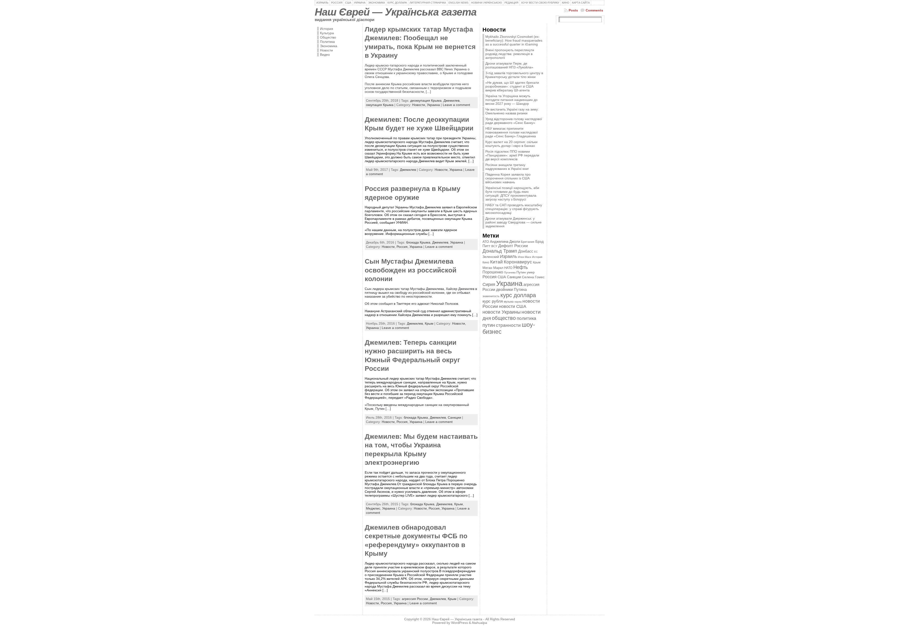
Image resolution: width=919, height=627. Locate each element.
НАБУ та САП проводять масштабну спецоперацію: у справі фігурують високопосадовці (513, 209)
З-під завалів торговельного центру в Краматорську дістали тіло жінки (514, 75)
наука (518, 301)
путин (488, 325)
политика (526, 318)
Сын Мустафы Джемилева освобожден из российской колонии (410, 270)
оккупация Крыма (379, 105)
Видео (325, 54)
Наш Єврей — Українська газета (395, 12)
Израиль (508, 256)
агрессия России (415, 599)
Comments (594, 10)
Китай (496, 261)
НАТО (508, 268)
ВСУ (494, 246)
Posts (573, 10)
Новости (326, 50)
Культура (327, 33)
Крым (429, 323)
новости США (512, 306)
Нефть (520, 267)
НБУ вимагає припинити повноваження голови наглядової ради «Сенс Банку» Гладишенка (511, 132)
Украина (433, 105)
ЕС (536, 251)
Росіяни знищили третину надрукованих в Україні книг (507, 167)
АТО (485, 242)
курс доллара (518, 295)
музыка (509, 301)
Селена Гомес (533, 277)
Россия (489, 276)
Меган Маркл (492, 268)
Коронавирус (518, 261)
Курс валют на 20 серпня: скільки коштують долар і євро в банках (511, 144)
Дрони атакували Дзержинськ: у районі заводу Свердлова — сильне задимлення (513, 222)
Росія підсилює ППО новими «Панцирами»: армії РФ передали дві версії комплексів (512, 155)
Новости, (419, 105)
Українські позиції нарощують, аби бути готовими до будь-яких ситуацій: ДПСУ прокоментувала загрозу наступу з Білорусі (512, 193)
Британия (527, 242)
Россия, (403, 247)
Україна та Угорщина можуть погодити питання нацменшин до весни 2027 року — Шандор (511, 99)
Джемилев (451, 100)
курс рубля (492, 301)
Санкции (454, 417)
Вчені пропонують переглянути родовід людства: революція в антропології (509, 54)
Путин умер (525, 272)
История (326, 29)
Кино (485, 262)
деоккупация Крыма (426, 100)
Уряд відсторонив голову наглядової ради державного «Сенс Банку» (513, 121)
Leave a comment (456, 105)
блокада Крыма (418, 242)
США (502, 277)
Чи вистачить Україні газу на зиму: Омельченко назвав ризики (512, 111)
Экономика (328, 46)
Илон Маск (524, 256)
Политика (327, 42)
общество (504, 318)
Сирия (488, 284)
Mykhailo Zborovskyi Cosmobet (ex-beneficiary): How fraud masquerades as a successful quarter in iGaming (513, 40)
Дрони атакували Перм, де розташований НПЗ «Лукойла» (509, 65)
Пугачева (510, 272)
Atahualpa (479, 623)
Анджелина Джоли (505, 241)
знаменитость (490, 296)
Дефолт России (513, 246)
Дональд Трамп (499, 251)
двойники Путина (511, 290)
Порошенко (492, 272)
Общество (328, 37)
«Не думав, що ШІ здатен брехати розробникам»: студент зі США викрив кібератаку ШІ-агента (512, 86)
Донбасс (525, 251)
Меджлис (373, 508)
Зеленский (490, 257)
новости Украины (501, 312)
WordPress (459, 623)
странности (508, 325)
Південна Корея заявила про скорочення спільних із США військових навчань (508, 178)
